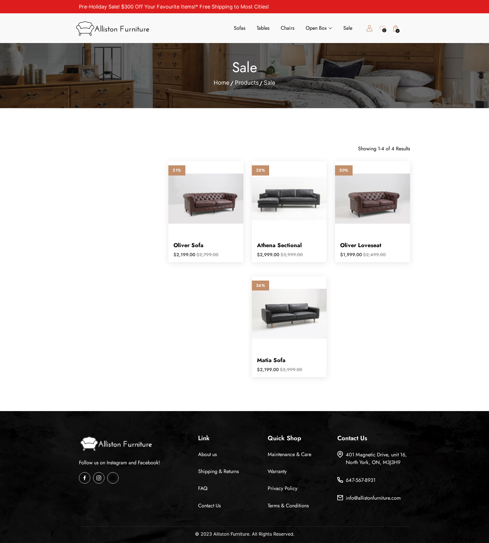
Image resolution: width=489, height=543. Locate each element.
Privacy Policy (282, 488)
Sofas (239, 28)
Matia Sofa (271, 360)
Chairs (287, 28)
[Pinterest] (113, 478)
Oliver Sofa (188, 245)
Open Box (316, 28)
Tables (263, 28)
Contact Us (209, 505)
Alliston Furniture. (231, 534)
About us (207, 454)
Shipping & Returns (218, 471)
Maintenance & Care (289, 454)
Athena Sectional (279, 245)
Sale (347, 28)
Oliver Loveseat (360, 245)
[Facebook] (84, 478)
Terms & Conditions (288, 505)
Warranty (277, 471)
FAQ (202, 488)
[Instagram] (98, 478)
